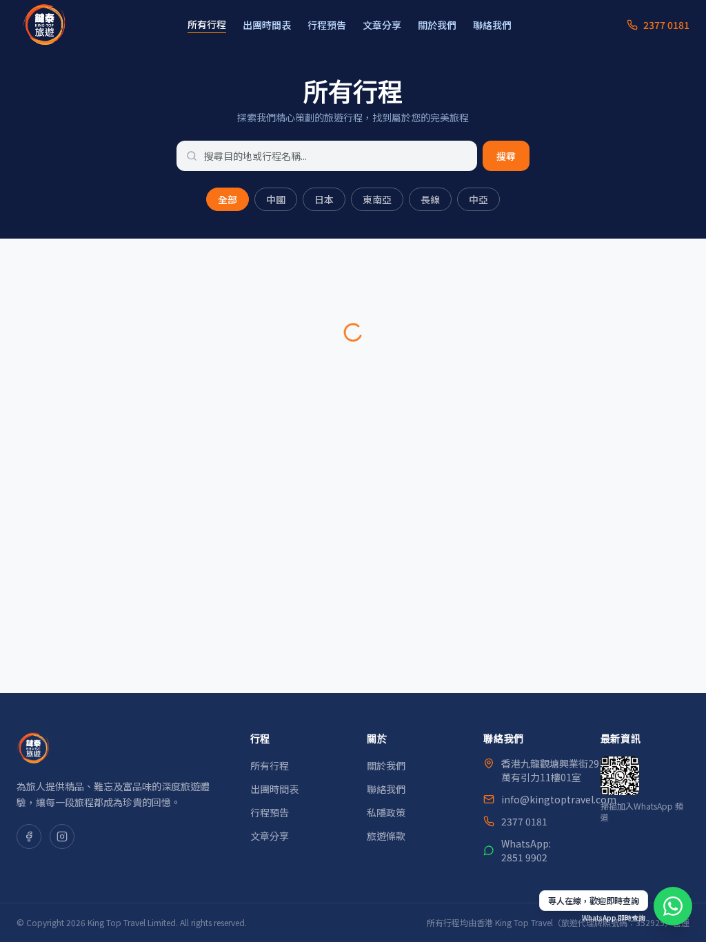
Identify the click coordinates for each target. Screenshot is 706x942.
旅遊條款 (386, 836)
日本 (324, 199)
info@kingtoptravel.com (558, 799)
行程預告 (326, 25)
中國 (275, 199)
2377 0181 (524, 821)
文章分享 (382, 25)
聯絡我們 (492, 25)
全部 (227, 199)
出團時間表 (267, 25)
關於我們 (437, 25)
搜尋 (506, 156)
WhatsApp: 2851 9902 (526, 850)
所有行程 (207, 24)
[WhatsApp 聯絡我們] (673, 906)
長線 (430, 199)
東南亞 (377, 199)
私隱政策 (386, 812)
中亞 (478, 199)
